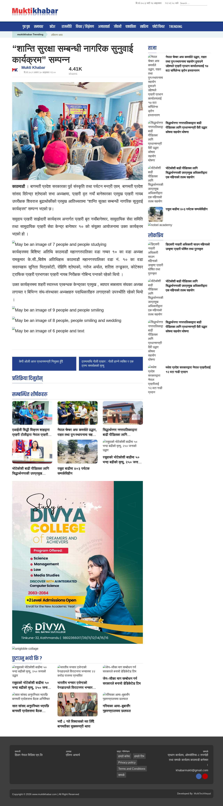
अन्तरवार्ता (104, 27)
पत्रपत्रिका (131, 27)
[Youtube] (205, 776)
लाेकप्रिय (155, 235)
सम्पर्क (121, 775)
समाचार (38, 27)
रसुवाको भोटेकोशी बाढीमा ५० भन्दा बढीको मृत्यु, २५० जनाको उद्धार (122, 462)
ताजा (152, 48)
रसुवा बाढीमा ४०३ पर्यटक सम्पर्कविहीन (186, 209)
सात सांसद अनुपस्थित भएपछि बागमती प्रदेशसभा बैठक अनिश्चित (30, 711)
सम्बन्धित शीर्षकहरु (29, 394)
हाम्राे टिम (139, 756)
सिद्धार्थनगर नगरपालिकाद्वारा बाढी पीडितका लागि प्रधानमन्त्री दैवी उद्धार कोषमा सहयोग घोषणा (186, 127)
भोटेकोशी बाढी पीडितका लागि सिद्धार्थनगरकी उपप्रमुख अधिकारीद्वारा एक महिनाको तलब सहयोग (186, 172)
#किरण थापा (57, 34)
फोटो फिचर (158, 27)
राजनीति (67, 27)
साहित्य (144, 27)
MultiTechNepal (202, 793)
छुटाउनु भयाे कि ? (27, 658)
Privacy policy (127, 762)
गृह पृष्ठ (26, 27)
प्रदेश (52, 27)
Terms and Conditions (131, 768)
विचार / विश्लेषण (85, 27)
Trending (175, 27)
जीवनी (117, 27)
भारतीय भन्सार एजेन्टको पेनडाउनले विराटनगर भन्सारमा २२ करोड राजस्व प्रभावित (76, 687)
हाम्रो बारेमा (124, 756)
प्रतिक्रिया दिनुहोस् (27, 378)
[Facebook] (199, 776)
